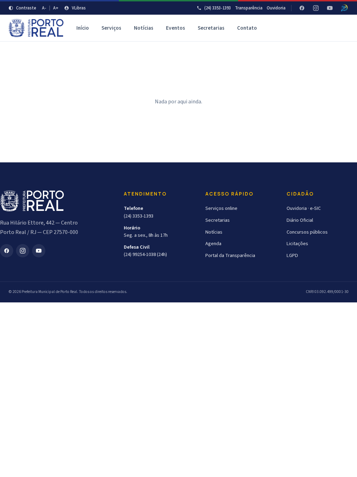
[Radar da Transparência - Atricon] (344, 8)
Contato (247, 28)
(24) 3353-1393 (217, 8)
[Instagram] (316, 8)
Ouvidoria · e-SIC (304, 208)
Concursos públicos (307, 232)
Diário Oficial (300, 220)
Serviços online (221, 208)
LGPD (292, 255)
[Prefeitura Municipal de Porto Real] (36, 28)
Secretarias (211, 28)
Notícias (143, 28)
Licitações (297, 243)
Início (82, 28)
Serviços (111, 28)
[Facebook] (302, 8)
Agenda (213, 243)
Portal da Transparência (230, 255)
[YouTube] (330, 8)
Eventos (175, 28)
